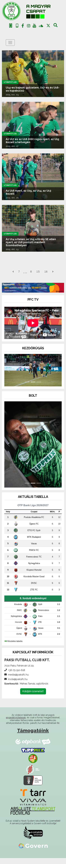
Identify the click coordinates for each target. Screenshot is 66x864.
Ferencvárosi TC (34, 562)
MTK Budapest (34, 543)
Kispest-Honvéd (34, 576)
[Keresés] (56, 26)
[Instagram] (28, 26)
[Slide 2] (33, 388)
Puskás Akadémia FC (34, 523)
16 (46, 271)
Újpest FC (34, 530)
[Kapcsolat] (17, 25)
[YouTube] (34, 26)
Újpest (19, 634)
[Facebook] (22, 26)
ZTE (40, 628)
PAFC (19, 616)
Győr (40, 610)
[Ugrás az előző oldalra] (13, 272)
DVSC (34, 589)
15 (38, 271)
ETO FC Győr (34, 536)
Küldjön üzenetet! (33, 697)
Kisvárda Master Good (34, 582)
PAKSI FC (34, 556)
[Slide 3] (38, 388)
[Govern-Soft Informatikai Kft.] (33, 852)
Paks (40, 622)
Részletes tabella (14, 647)
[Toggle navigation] (10, 42)
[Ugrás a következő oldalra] (53, 272)
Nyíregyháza (34, 569)
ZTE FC (34, 595)
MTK (40, 640)
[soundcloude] (41, 25)
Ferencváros (43, 616)
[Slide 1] (27, 388)
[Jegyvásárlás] (10, 25)
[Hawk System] (33, 838)
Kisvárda (18, 610)
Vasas (34, 549)
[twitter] (48, 25)
